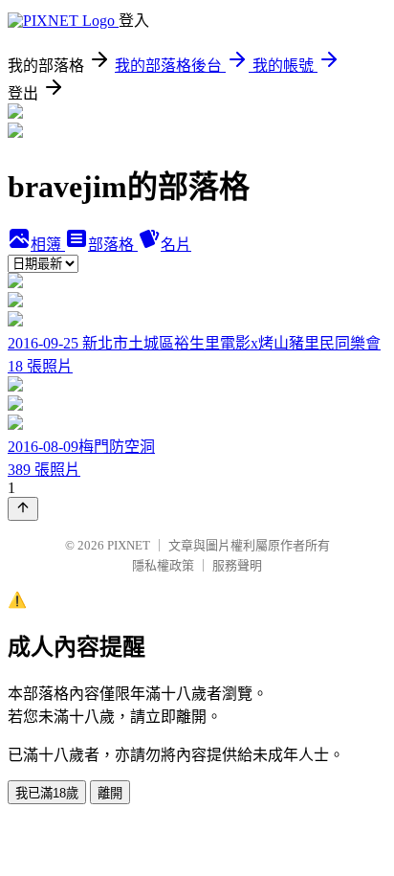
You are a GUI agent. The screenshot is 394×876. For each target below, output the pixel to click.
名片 (176, 244)
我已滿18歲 (46, 793)
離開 (110, 793)
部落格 (113, 244)
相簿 (48, 244)
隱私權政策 (163, 565)
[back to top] (23, 509)
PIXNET (128, 545)
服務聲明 (237, 565)
